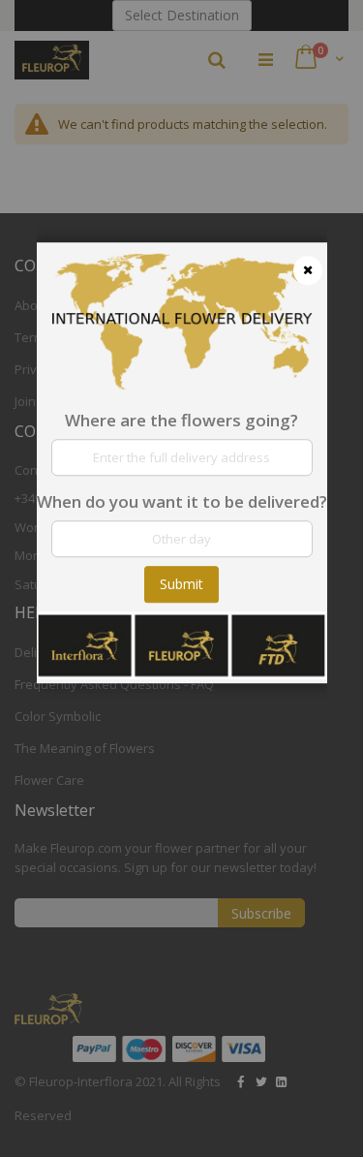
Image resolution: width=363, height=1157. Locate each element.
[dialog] (182, 578)
